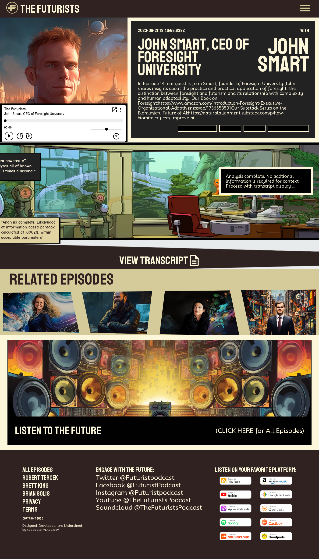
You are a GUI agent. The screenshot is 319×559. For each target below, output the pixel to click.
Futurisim (254, 128)
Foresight (230, 128)
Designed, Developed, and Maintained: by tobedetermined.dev (52, 527)
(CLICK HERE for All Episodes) (260, 430)
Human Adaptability (197, 128)
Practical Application (288, 128)
